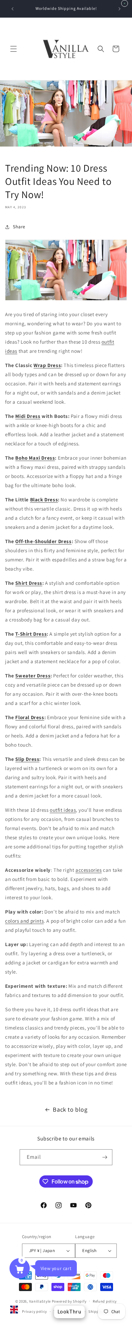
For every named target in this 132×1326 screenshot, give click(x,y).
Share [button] (19, 227)
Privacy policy (34, 1311)
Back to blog (70, 1109)
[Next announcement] (119, 8)
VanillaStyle (40, 1301)
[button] (13, 48)
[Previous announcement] (12, 8)
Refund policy (105, 1301)
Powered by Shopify (69, 1301)
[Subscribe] (104, 1157)
